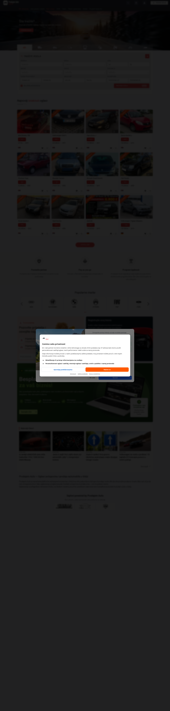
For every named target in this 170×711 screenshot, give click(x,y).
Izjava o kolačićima (94, 374)
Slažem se (107, 369)
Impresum (73, 374)
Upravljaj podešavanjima (63, 370)
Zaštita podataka (83, 374)
